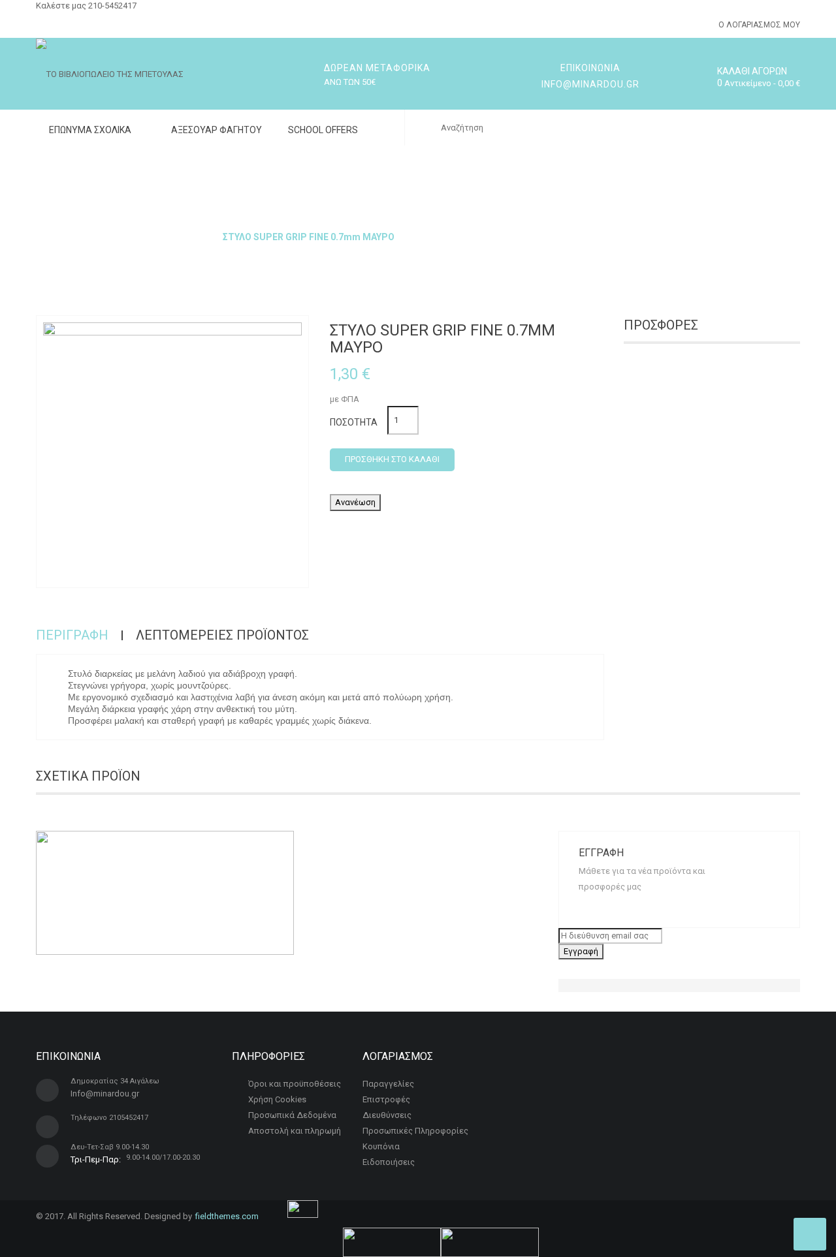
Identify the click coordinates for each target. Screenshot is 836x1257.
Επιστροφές (386, 1099)
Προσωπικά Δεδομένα (292, 1115)
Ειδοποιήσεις (388, 1162)
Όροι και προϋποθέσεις (294, 1084)
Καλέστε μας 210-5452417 (86, 5)
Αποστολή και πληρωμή (294, 1131)
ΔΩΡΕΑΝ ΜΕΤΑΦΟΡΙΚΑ (377, 68)
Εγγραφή (581, 951)
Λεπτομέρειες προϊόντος (222, 635)
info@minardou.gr (590, 84)
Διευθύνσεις (386, 1115)
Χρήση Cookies (277, 1099)
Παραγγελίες (388, 1084)
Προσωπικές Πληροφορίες (415, 1131)
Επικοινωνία (590, 68)
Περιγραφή (72, 635)
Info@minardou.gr (105, 1093)
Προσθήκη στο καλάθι (392, 459)
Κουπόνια (381, 1146)
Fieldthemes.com (227, 1216)
